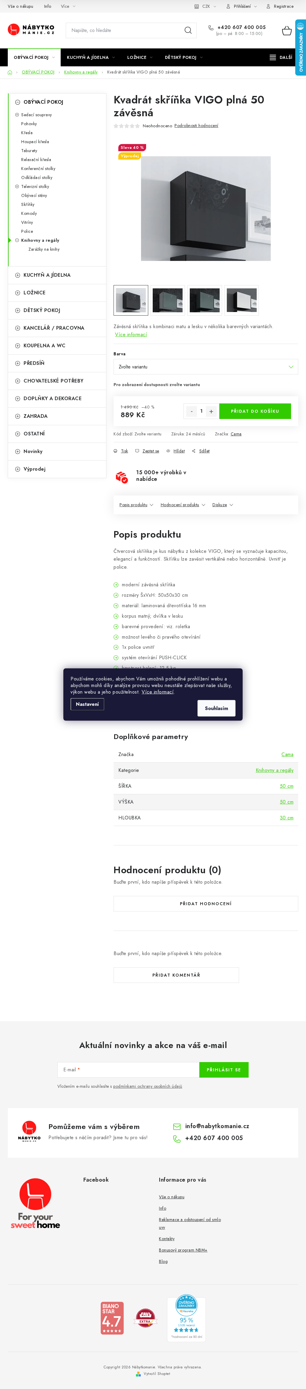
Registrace (283, 6)
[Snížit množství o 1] (191, 411)
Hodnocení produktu (180, 505)
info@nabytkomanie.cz (217, 1126)
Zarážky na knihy (43, 249)
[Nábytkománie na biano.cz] (112, 1317)
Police (27, 231)
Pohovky (29, 124)
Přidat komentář (176, 975)
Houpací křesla (35, 142)
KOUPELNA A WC (45, 345)
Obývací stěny (34, 195)
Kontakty (167, 1239)
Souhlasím (216, 708)
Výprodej (34, 469)
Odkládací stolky (36, 177)
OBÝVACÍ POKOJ (43, 102)
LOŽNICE (35, 292)
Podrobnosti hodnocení (196, 126)
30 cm (287, 817)
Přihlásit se (224, 1070)
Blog (163, 1261)
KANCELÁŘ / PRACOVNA (54, 328)
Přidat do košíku (255, 411)
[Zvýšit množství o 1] (211, 411)
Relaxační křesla (36, 160)
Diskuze (219, 505)
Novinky (33, 451)
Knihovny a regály (40, 240)
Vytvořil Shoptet (157, 1373)
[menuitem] (34, 57)
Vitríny (27, 222)
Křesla (27, 133)
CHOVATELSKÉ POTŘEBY (54, 380)
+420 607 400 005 (241, 27)
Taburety (29, 151)
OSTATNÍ (34, 433)
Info (47, 6)
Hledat (188, 30)
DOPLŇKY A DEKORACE (53, 398)
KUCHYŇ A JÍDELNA (47, 275)
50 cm (287, 786)
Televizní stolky (35, 186)
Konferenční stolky (38, 169)
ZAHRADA (36, 416)
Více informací (158, 692)
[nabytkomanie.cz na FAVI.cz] (145, 1317)
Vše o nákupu (20, 6)
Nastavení (87, 704)
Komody (29, 213)
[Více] (281, 57)
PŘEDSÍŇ (34, 363)
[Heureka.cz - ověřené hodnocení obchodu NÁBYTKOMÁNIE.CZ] (186, 1317)
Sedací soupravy (36, 115)
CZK (206, 6)
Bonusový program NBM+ (183, 1250)
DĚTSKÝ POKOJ (42, 310)
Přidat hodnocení (206, 904)
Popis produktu (133, 505)
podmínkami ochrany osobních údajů (147, 1086)
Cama (236, 434)
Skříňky (28, 204)
